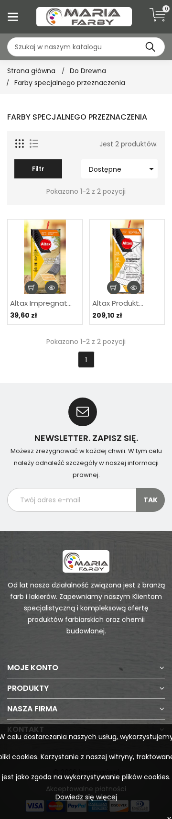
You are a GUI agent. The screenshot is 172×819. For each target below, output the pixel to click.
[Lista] (34, 144)
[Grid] (20, 144)
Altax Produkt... (117, 303)
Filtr (38, 169)
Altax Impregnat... (41, 303)
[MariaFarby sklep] (86, 561)
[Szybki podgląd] (51, 287)
